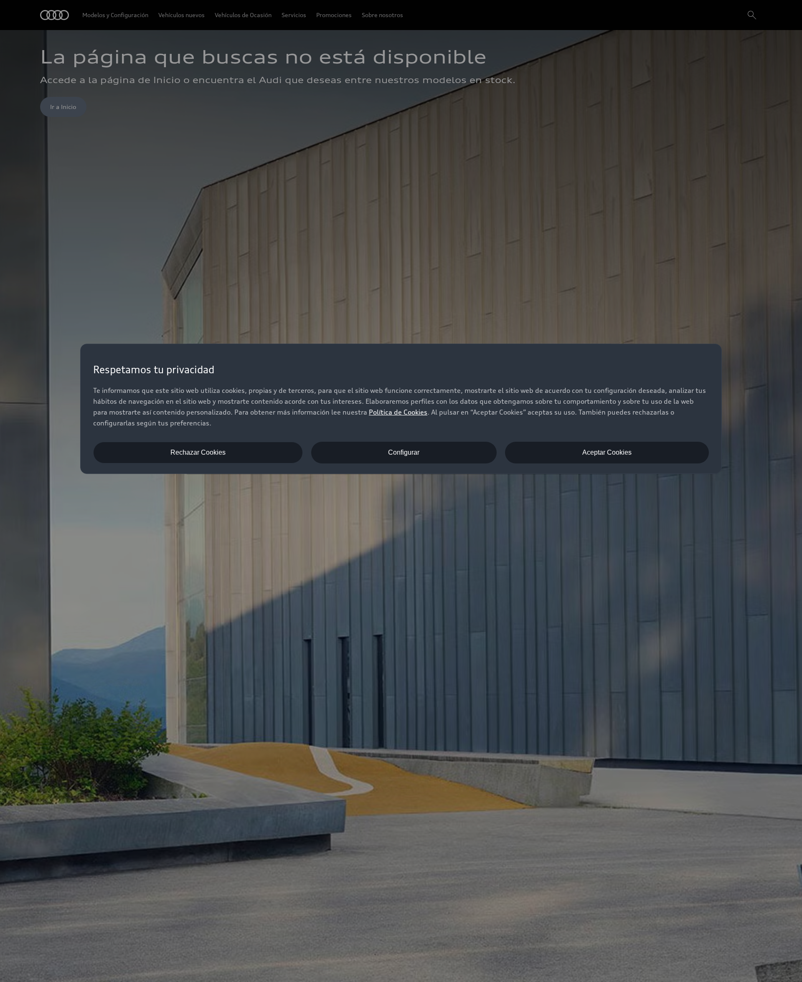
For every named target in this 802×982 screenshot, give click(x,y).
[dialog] (401, 409)
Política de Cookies (398, 412)
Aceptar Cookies (607, 452)
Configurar (403, 452)
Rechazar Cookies (198, 452)
